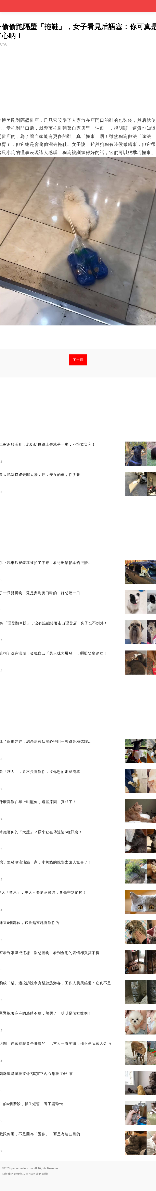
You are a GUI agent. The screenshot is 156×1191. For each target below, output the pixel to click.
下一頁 (78, 360)
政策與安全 (21, 1173)
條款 (32, 1173)
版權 (45, 1173)
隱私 (38, 1173)
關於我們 (7, 1173)
